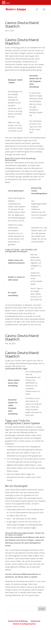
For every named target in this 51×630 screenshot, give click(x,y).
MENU (8, 3)
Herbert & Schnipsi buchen (24, 624)
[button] (4, 2)
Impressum (35, 621)
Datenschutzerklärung (18, 621)
